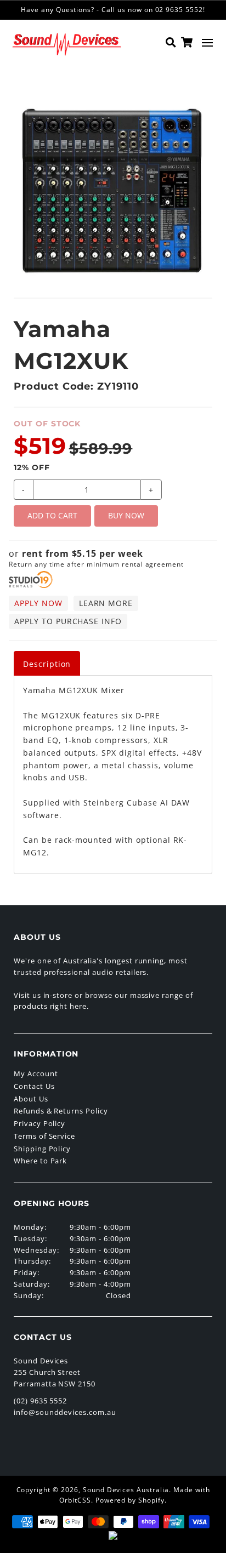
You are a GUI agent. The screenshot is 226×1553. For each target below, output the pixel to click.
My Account (36, 1073)
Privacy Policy (39, 1123)
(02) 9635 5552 (40, 1401)
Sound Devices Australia (126, 1489)
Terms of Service (44, 1136)
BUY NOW (126, 515)
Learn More (106, 603)
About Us (31, 1099)
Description (47, 664)
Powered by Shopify (130, 1500)
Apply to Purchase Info (68, 621)
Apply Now (38, 603)
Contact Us (34, 1086)
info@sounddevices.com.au (65, 1412)
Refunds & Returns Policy (61, 1111)
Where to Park (40, 1161)
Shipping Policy (42, 1149)
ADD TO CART (52, 515)
